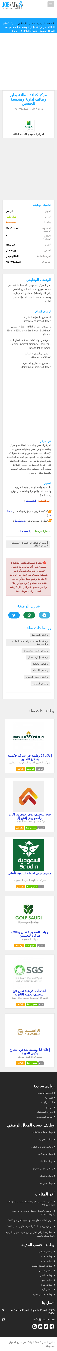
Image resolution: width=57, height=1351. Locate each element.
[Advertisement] (28, 61)
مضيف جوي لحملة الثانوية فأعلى (29, 873)
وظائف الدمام (46, 1270)
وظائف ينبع (47, 1280)
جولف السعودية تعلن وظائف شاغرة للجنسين (29, 933)
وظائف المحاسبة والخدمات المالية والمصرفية (30, 643)
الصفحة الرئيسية (45, 23)
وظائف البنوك (46, 1175)
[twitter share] (14, 615)
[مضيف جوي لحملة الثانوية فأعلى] (28, 870)
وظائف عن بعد (46, 1183)
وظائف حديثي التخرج (37, 676)
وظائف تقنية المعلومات (35, 650)
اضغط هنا (31, 500)
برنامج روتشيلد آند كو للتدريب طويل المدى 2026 (30, 1226)
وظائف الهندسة (40, 634)
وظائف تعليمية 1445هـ (42, 1132)
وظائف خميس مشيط (42, 1294)
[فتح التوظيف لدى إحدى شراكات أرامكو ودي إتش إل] (28, 811)
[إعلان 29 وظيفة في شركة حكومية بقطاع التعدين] (28, 752)
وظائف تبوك (47, 1284)
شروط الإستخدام (45, 1111)
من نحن (49, 1107)
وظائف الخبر (46, 1275)
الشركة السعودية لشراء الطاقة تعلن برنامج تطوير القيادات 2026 (30, 1203)
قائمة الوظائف (25, 23)
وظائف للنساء (40, 670)
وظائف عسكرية (45, 1153)
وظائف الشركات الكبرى (42, 1146)
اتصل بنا (49, 1097)
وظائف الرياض (40, 683)
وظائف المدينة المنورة (42, 1265)
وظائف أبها (47, 1289)
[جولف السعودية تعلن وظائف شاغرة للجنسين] (28, 929)
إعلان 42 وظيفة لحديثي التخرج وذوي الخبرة (30, 1051)
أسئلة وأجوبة (47, 1102)
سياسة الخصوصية (44, 1116)
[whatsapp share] (29, 615)
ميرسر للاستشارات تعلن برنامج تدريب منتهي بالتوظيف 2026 (33, 1212)
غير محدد (30, 769)
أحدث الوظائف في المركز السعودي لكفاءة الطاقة (29, 544)
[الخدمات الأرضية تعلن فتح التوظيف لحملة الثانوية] (28, 988)
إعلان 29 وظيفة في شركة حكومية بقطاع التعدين (29, 757)
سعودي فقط (31, 827)
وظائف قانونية (40, 663)
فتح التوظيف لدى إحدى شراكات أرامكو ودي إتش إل (30, 816)
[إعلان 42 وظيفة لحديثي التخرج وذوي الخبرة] (28, 1046)
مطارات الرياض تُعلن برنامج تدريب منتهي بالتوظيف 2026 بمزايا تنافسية (30, 1234)
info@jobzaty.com (44, 1319)
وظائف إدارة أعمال (38, 657)
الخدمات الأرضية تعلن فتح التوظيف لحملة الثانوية (30, 992)
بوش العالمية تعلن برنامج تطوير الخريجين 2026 (30, 1220)
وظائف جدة (47, 1256)
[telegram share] (44, 615)
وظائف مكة (47, 1261)
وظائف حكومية (46, 1139)
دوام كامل (20, 769)
